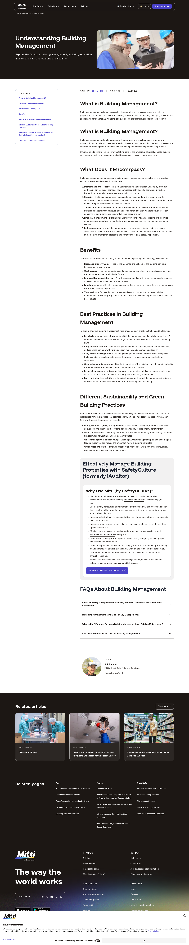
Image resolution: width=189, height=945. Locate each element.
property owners (112, 295)
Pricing (86, 858)
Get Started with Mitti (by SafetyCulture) (107, 570)
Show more (163, 706)
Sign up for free (162, 6)
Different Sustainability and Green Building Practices (36, 126)
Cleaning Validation (104, 788)
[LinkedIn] (51, 896)
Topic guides (26, 13)
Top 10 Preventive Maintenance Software (73, 788)
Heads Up (102, 556)
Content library (90, 889)
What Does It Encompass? (29, 109)
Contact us (135, 863)
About (133, 889)
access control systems (161, 200)
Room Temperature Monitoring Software (72, 801)
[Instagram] (61, 896)
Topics (100, 783)
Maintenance (39, 13)
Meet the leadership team (142, 905)
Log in (146, 6)
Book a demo (89, 863)
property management (159, 207)
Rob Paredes (97, 91)
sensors (119, 563)
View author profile (112, 673)
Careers (134, 894)
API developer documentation (144, 869)
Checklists (142, 783)
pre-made (128, 499)
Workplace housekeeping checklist (151, 788)
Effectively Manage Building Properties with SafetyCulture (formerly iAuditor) (36, 133)
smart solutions (112, 428)
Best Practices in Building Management (35, 119)
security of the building (146, 197)
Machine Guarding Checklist (148, 807)
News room (135, 899)
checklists (139, 499)
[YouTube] (42, 896)
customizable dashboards (102, 534)
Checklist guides (91, 899)
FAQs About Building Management (33, 140)
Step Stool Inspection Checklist (150, 814)
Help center (136, 858)
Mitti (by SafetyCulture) (94, 874)
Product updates (91, 869)
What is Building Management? (32, 98)
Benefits (22, 114)
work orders (136, 510)
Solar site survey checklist (148, 794)
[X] (47, 896)
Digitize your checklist (141, 874)
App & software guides (93, 894)
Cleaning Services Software (67, 814)
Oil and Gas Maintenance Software (70, 807)
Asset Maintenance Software (68, 794)
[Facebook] (56, 896)
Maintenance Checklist (146, 801)
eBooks (86, 910)
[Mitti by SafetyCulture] (21, 6)
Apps (58, 783)
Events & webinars (139, 910)
